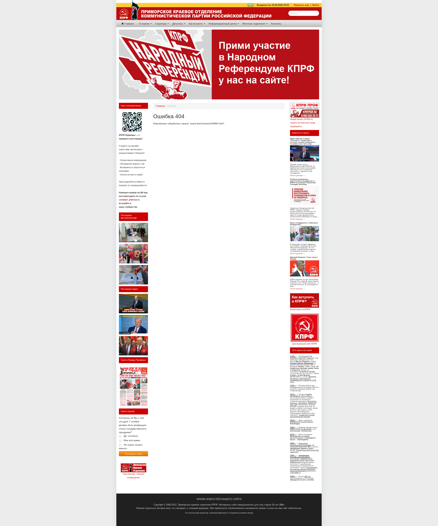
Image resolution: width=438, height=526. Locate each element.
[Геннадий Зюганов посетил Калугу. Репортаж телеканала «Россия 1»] (133, 345)
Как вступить (196, 23)
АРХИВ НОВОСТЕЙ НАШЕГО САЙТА (219, 499)
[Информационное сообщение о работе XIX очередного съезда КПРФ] (133, 232)
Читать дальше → (297, 175)
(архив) (130, 411)
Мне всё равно (132, 440)
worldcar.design (246, 513)
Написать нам (301, 5)
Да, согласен (131, 435)
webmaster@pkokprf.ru (219, 513)
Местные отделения (254, 23)
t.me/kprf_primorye (128, 200)
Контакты (276, 23)
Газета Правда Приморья (133, 360)
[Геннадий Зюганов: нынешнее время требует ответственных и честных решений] (133, 324)
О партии (144, 23)
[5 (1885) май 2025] (133, 386)
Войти (315, 5)
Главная (129, 23)
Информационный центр (223, 23)
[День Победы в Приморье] (133, 253)
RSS (250, 5)
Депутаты (178, 23)
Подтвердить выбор (133, 453)
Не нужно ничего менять (131, 446)
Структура (161, 23)
